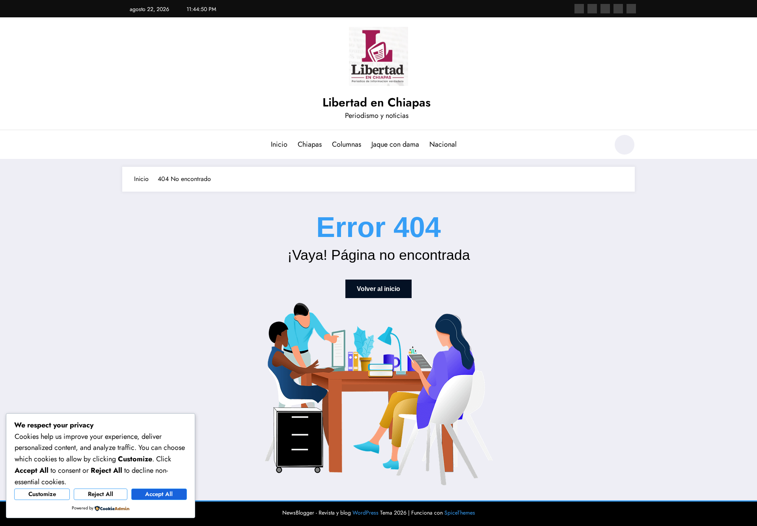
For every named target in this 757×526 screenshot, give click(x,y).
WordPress (365, 513)
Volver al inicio (378, 288)
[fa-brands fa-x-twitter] (592, 8)
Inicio (279, 144)
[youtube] (631, 8)
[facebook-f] (579, 8)
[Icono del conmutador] (128, 145)
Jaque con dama (395, 144)
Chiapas (310, 144)
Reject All (100, 494)
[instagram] (618, 8)
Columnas (346, 144)
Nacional (443, 144)
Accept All (159, 494)
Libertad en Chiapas (377, 102)
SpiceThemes (459, 513)
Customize (42, 494)
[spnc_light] (624, 145)
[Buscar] (599, 146)
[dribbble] (605, 8)
